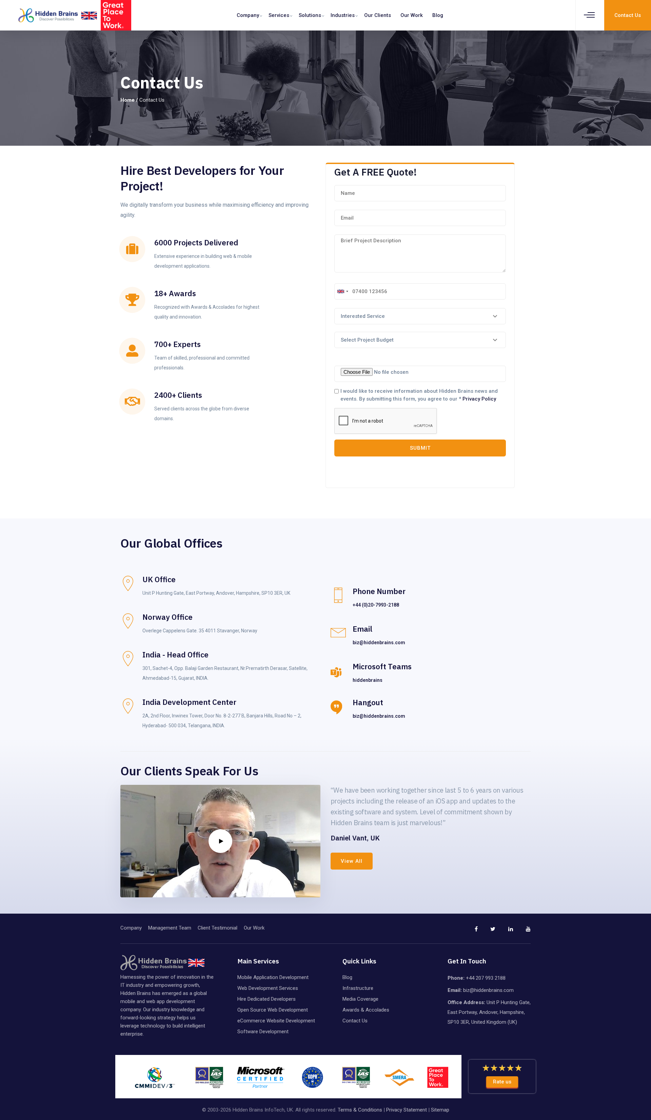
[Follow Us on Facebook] (469, 932)
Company (248, 15)
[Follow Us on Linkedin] (505, 932)
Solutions (310, 15)
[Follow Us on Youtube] (522, 932)
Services (279, 15)
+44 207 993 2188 (486, 978)
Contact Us (355, 1021)
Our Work (411, 15)
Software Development (263, 1032)
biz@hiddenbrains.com (379, 642)
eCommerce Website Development (276, 1021)
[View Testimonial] (220, 841)
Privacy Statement (406, 1110)
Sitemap (440, 1110)
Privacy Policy (479, 399)
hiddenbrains (367, 680)
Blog (437, 15)
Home (127, 100)
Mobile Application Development (273, 977)
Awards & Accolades (365, 1010)
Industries (343, 15)
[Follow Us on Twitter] (487, 932)
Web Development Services (267, 988)
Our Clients (377, 15)
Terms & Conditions (360, 1110)
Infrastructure (357, 988)
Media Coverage (360, 999)
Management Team (169, 928)
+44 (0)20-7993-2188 (376, 605)
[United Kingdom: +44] (342, 291)
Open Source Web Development (272, 1010)
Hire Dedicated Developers (266, 999)
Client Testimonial (217, 928)
